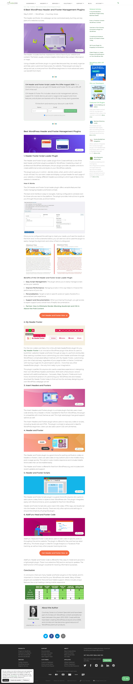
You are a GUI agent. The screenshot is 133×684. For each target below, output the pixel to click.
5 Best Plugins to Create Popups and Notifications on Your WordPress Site (97, 54)
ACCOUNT (99, 3)
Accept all (5, 680)
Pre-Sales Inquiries (46, 655)
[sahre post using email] (63, 636)
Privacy (48, 680)
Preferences (26, 680)
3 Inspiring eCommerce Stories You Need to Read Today (97, 38)
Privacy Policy (14, 675)
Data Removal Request (47, 666)
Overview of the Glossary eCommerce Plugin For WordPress (97, 29)
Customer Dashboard (47, 662)
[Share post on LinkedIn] (57, 636)
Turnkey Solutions (23, 662)
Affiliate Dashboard (69, 662)
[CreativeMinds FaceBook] (90, 665)
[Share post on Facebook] (51, 636)
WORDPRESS (30, 3)
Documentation (45, 651)
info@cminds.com (100, 680)
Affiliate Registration (69, 664)
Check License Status (47, 664)
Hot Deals (67, 656)
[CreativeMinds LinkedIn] (108, 665)
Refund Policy (72, 680)
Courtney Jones (52, 14)
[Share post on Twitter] (45, 636)
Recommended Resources (71, 666)
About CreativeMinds (70, 651)
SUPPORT (80, 3)
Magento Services (23, 666)
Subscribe (107, 660)
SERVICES (55, 3)
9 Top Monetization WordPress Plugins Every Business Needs (97, 13)
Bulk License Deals (69, 655)
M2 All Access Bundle (24, 656)
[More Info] (93, 135)
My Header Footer (31, 350)
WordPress (39, 14)
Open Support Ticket (47, 656)
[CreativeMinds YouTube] (102, 665)
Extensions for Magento (24, 653)
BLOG (90, 3)
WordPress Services (23, 664)
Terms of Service (58, 680)
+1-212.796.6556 (86, 680)
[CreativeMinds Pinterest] (113, 665)
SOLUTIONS (67, 3)
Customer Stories (69, 653)
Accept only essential (16, 680)
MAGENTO (43, 3)
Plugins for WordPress (24, 651)
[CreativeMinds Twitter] (85, 665)
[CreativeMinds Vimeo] (96, 665)
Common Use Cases (46, 653)
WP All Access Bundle (24, 655)
